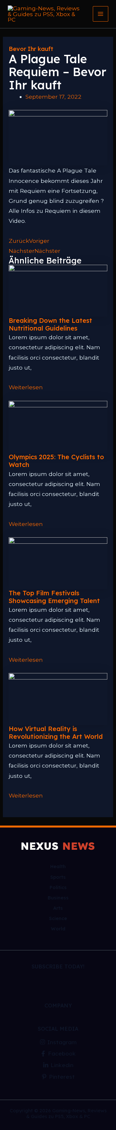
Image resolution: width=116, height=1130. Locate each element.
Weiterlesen (26, 387)
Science (58, 918)
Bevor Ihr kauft (31, 49)
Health (58, 866)
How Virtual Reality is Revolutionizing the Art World (56, 732)
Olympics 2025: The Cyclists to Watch (56, 461)
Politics (58, 887)
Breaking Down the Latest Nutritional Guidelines (50, 324)
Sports (58, 877)
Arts (58, 908)
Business (58, 898)
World (58, 929)
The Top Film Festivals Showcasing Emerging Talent (54, 597)
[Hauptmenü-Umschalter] (100, 14)
